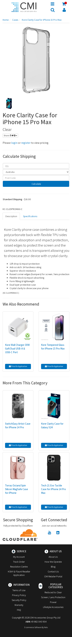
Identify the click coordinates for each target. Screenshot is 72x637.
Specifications (30, 216)
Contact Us (53, 571)
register (26, 143)
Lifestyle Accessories (53, 607)
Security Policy (19, 600)
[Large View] (9, 103)
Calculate (36, 183)
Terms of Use (18, 590)
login (14, 143)
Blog (53, 566)
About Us (53, 556)
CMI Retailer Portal (53, 576)
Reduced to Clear (53, 592)
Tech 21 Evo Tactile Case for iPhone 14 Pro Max (53, 489)
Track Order (19, 561)
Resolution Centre (19, 566)
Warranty (19, 605)
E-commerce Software (32, 627)
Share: (7, 135)
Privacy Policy (19, 595)
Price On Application (19, 366)
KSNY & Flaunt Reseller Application (19, 573)
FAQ (19, 609)
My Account (19, 556)
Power (53, 602)
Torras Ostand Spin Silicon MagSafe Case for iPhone (16, 489)
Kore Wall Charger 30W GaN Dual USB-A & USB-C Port (17, 348)
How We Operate (53, 561)
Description (11, 216)
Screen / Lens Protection (53, 597)
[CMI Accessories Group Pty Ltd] (24, 6)
